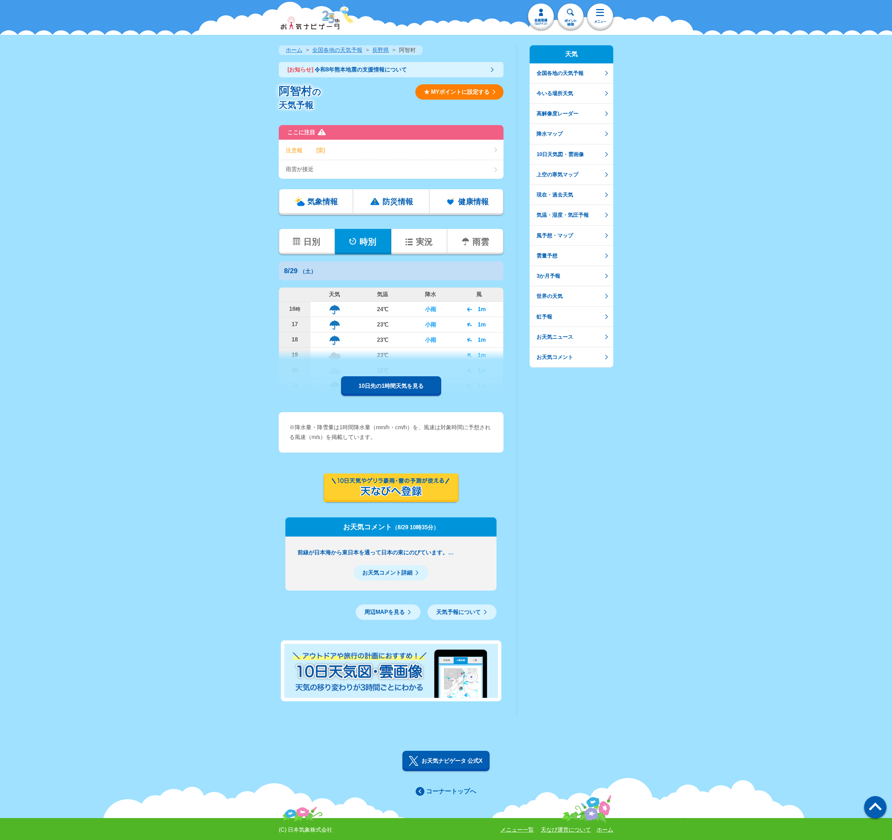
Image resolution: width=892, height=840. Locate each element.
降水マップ (550, 134)
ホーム (294, 50)
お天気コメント (555, 357)
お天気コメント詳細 (387, 573)
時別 (368, 241)
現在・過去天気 (555, 195)
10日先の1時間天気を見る (391, 386)
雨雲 (480, 241)
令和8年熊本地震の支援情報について (347, 69)
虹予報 (544, 316)
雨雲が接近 (300, 169)
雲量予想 (547, 256)
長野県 (380, 50)
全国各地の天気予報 (337, 50)
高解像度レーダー (557, 113)
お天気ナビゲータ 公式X (452, 761)
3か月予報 (548, 276)
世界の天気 (550, 296)
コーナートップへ (451, 791)
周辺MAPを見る (384, 612)
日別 (311, 241)
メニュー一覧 (517, 830)
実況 (424, 241)
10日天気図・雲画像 (560, 154)
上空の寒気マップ (557, 174)
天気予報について (458, 612)
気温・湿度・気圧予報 (563, 215)
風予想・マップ (555, 235)
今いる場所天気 (555, 93)
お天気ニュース (555, 337)
